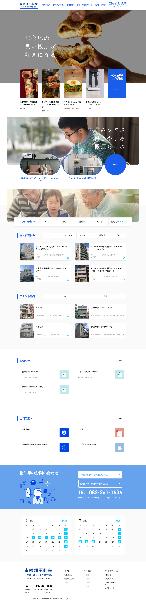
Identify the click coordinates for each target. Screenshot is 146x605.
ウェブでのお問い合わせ (88, 444)
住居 (64, 222)
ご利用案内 (109, 579)
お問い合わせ (100, 5)
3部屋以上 (101, 235)
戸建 (118, 235)
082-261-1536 (117, 2)
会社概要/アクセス (111, 571)
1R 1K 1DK (68, 235)
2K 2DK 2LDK (84, 235)
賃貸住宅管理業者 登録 (32, 386)
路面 (105, 296)
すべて (51, 235)
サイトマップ (109, 588)
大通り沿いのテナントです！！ (102, 307)
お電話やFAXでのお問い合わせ (35, 444)
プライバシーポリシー (111, 583)
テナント (46, 222)
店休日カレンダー (117, 6)
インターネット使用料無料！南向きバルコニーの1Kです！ (107, 248)
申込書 (80, 429)
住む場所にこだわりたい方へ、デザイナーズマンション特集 (40, 179)
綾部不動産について (84, 5)
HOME (66, 571)
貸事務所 (39, 326)
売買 (87, 586)
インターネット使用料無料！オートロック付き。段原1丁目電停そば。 (106, 269)
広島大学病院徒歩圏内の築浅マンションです (51, 269)
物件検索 (70, 5)
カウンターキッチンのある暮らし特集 (82, 178)
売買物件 (81, 222)
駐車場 (99, 222)
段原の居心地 (58, 5)
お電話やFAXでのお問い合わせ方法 (94, 484)
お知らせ (108, 575)
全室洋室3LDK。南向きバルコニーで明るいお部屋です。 (51, 248)
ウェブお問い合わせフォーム (94, 475)
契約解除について (29, 429)
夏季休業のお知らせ (30, 371)
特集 (67, 582)
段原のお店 (45, 5)
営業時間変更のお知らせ (88, 371)
